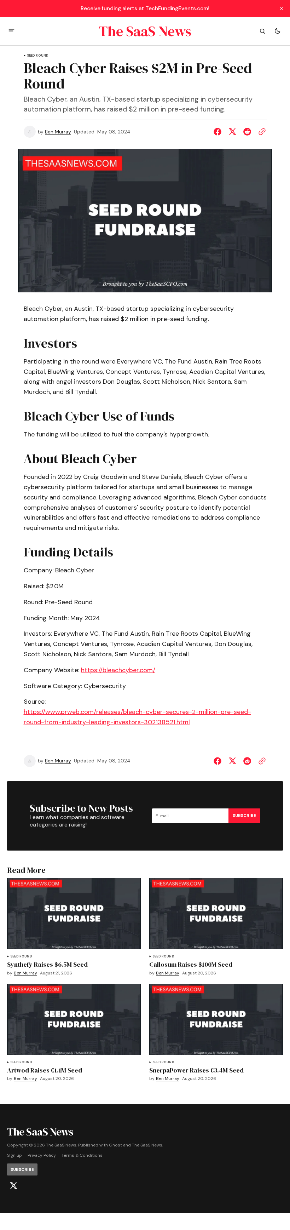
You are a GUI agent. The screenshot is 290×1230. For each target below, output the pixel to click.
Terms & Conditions (82, 1155)
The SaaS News (147, 1145)
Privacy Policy (42, 1155)
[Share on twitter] (232, 131)
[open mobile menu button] (11, 31)
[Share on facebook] (219, 131)
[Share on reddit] (247, 131)
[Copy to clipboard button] (261, 131)
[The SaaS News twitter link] (13, 1185)
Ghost (115, 1145)
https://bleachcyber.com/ (118, 670)
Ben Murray (58, 132)
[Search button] (262, 31)
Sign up (14, 1155)
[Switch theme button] (277, 31)
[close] (281, 8)
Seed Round (38, 55)
